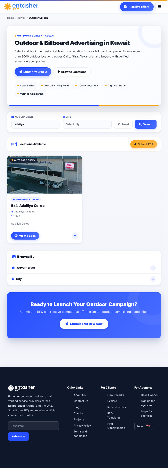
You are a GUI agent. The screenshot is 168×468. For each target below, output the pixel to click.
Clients (78, 413)
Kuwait (21, 17)
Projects (79, 419)
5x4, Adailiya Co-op (28, 206)
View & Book (27, 235)
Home (10, 17)
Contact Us (81, 401)
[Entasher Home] (21, 6)
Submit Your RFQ (35, 71)
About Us (80, 395)
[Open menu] (159, 6)
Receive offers (116, 407)
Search (147, 124)
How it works (115, 395)
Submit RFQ (145, 144)
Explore (112, 401)
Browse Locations (73, 71)
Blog (76, 407)
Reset (125, 124)
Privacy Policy (82, 425)
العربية (140, 425)
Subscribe (18, 436)
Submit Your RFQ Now (86, 324)
